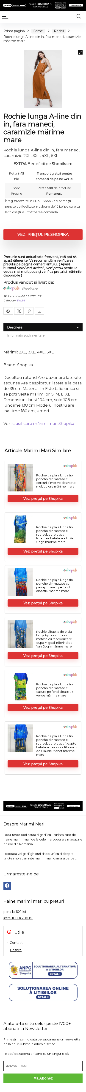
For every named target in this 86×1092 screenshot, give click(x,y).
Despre (16, 950)
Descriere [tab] (14, 327)
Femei (38, 31)
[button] (80, 52)
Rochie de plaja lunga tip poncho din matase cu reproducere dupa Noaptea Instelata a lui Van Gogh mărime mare (55, 534)
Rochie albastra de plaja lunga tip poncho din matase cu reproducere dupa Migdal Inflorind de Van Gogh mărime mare (54, 639)
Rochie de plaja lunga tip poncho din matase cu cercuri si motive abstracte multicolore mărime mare (56, 480)
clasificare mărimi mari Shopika (43, 423)
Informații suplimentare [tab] (26, 335)
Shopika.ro (30, 288)
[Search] (78, 17)
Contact (16, 943)
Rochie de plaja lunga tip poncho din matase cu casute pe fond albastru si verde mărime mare (55, 689)
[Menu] (5, 17)
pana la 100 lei (14, 912)
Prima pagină (14, 31)
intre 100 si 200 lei (18, 918)
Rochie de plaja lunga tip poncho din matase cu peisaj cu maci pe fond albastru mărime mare (54, 585)
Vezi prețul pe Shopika (43, 234)
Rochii (59, 31)
